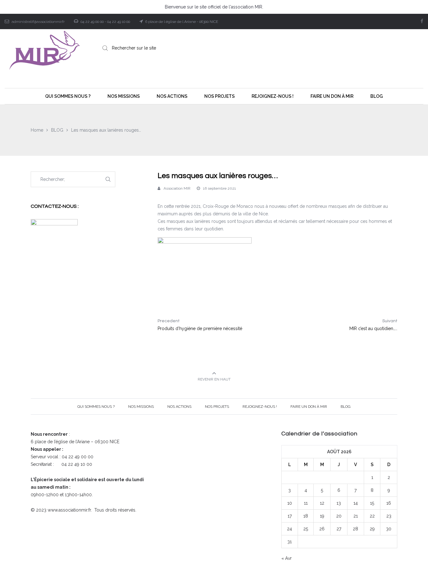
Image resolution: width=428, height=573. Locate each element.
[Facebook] (421, 21)
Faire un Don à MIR (308, 406)
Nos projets (217, 406)
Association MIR (177, 188)
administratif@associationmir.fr (38, 21)
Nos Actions (179, 406)
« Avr (286, 558)
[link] (228, 206)
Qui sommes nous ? (96, 406)
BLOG (346, 406)
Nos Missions (141, 406)
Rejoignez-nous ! (260, 406)
